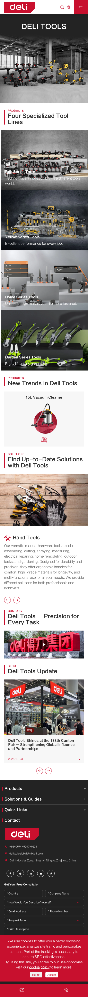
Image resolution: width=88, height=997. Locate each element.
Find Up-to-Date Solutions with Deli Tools (45, 462)
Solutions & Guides (23, 799)
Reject (36, 974)
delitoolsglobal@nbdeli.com (26, 853)
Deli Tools (44, 26)
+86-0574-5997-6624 (23, 846)
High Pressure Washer (44, 397)
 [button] (7, 600)
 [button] (16, 600)
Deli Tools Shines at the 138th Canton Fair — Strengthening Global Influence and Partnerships (41, 745)
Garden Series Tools (23, 357)
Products (13, 788)
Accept (51, 974)
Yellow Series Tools (22, 237)
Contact (12, 820)
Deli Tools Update (32, 671)
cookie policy (39, 967)
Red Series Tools (20, 172)
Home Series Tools (21, 297)
